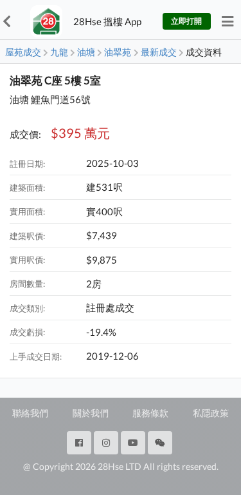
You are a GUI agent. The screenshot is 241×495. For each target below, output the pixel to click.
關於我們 (91, 412)
